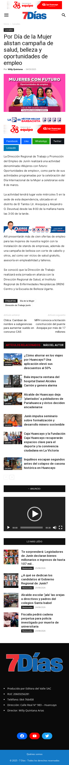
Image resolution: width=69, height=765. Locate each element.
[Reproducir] (8, 527)
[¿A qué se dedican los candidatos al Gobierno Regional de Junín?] (11, 580)
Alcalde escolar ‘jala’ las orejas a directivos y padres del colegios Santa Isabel (43, 599)
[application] (34, 514)
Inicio (6, 23)
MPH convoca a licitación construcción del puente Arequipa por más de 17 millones (50, 326)
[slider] (31, 527)
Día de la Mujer (27, 300)
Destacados (27, 568)
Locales (16, 23)
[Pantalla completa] (60, 527)
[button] (6, 15)
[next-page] (12, 477)
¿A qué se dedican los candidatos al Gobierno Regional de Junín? (37, 579)
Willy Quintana (15, 69)
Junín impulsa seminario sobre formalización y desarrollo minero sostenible (44, 420)
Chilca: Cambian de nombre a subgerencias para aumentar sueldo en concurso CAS (19, 326)
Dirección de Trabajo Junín (18, 305)
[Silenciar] (54, 527)
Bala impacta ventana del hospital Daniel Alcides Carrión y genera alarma (41, 381)
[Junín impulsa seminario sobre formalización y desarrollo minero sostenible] (13, 420)
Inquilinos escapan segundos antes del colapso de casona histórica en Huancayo (44, 464)
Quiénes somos (35, 754)
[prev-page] (6, 477)
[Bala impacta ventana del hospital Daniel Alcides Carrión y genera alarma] (13, 381)
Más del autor (53, 345)
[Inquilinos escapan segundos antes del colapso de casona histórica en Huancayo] (13, 463)
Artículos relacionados (23, 345)
